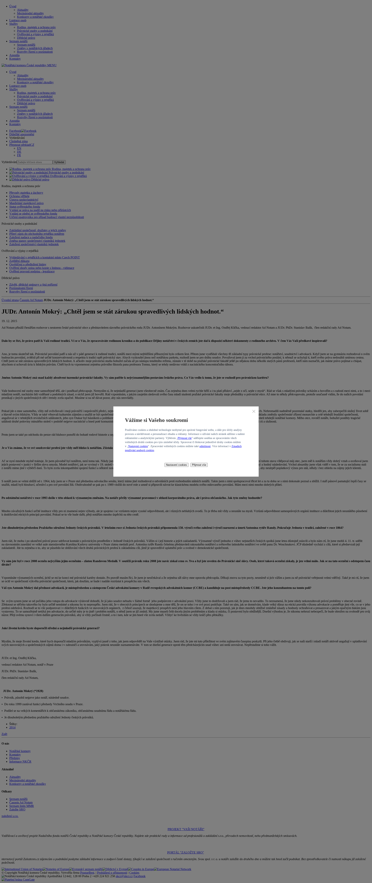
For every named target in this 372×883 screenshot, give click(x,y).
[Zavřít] (254, 411)
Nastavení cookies (138, 446)
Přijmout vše (185, 438)
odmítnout (205, 446)
